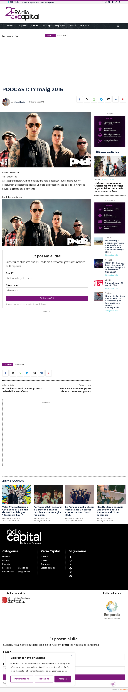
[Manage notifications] (113, 683)
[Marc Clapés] (6, 102)
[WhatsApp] (94, 99)
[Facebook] (102, 2)
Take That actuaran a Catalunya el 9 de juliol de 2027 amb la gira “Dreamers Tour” (15, 511)
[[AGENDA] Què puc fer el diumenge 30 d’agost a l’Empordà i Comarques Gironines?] (98, 263)
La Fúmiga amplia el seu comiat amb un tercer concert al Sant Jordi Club (79, 511)
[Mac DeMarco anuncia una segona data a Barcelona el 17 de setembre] (111, 494)
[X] (87, 99)
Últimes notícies (106, 152)
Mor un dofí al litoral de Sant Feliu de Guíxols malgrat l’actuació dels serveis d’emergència (115, 302)
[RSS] (71, 565)
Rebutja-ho (44, 679)
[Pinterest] (123, 99)
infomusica (61, 35)
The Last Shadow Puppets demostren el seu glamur (75, 390)
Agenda (108, 260)
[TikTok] (116, 2)
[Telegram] (112, 2)
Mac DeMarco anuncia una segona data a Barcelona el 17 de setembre (110, 511)
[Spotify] (109, 2)
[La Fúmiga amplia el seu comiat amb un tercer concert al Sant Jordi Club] (79, 494)
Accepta (63, 679)
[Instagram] (105, 2)
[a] (46, 536)
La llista (108, 280)
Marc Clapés (20, 102)
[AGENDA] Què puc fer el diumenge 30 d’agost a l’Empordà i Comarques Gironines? (115, 267)
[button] (118, 26)
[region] (40, 669)
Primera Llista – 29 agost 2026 (114, 284)
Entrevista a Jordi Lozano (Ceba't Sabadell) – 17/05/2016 (22, 390)
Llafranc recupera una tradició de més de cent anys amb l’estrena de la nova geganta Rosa (108, 187)
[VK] (115, 99)
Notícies (97, 180)
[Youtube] (119, 2)
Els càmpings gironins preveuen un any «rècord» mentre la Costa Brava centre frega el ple (114, 246)
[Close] (72, 655)
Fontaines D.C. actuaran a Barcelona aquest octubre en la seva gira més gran (48, 511)
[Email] (108, 99)
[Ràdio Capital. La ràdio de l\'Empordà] (22, 14)
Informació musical (10, 36)
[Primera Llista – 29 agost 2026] (98, 283)
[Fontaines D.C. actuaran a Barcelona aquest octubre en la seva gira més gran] (48, 494)
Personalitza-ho (22, 679)
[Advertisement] (64, 62)
